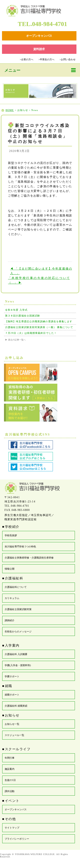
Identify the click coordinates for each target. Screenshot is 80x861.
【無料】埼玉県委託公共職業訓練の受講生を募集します (38, 321)
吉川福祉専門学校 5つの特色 (20, 546)
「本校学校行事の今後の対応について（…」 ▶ (39, 280)
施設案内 (9, 769)
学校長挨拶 (11, 535)
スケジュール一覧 (14, 735)
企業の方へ (26, 59)
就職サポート (12, 694)
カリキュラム (12, 598)
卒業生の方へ (46, 59)
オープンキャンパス (16, 809)
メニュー (12, 70)
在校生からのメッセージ (18, 631)
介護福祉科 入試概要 (16, 654)
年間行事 (9, 757)
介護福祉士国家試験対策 (18, 609)
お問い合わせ (68, 59)
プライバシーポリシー (17, 838)
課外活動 (9, 791)
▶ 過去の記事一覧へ (15, 340)
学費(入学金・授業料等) (18, 665)
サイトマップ (12, 827)
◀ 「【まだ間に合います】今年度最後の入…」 (41, 271)
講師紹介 (9, 620)
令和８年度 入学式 (16, 310)
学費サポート (12, 676)
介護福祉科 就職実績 (16, 705)
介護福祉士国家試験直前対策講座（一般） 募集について (39, 327)
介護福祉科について (16, 587)
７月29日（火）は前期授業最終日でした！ (31, 333)
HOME (10, 110)
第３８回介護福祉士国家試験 (22, 315)
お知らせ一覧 (12, 724)
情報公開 (9, 568)
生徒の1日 (10, 780)
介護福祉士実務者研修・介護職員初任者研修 (29, 557)
